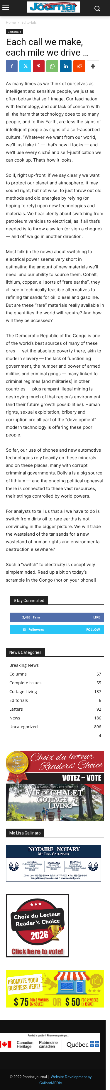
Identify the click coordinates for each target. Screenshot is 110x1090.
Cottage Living (23, 691)
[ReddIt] (79, 66)
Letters (16, 709)
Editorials (29, 22)
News (14, 718)
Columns (18, 674)
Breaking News (24, 665)
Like (96, 617)
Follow (93, 629)
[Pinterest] (39, 66)
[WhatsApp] (52, 66)
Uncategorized (23, 726)
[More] (93, 66)
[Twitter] (25, 66)
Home (11, 22)
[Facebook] (12, 66)
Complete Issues (25, 682)
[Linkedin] (66, 66)
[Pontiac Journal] (53, 7)
